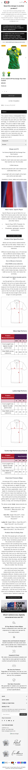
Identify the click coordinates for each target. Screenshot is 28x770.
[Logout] (21, 2)
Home (4, 42)
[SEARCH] (20, 2)
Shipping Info (5, 140)
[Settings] (26, 2)
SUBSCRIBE (23, 714)
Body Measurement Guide (14, 597)
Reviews (4, 144)
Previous (2, 58)
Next (26, 58)
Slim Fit (3, 45)
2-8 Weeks (24, 45)
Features (3, 86)
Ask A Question (14, 101)
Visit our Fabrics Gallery (14, 235)
